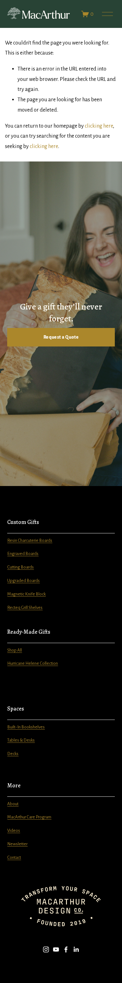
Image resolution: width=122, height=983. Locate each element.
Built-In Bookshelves (26, 727)
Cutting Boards (20, 567)
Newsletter (17, 844)
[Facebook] (66, 949)
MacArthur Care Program (29, 817)
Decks (12, 753)
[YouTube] (56, 949)
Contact (14, 857)
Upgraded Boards (23, 580)
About (12, 803)
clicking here (99, 126)
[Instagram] (46, 949)
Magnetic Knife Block (26, 594)
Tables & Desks (21, 740)
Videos (13, 830)
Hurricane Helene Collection (32, 663)
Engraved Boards (22, 553)
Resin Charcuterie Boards (29, 540)
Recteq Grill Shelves (25, 607)
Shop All (14, 650)
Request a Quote (61, 337)
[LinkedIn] (76, 949)
